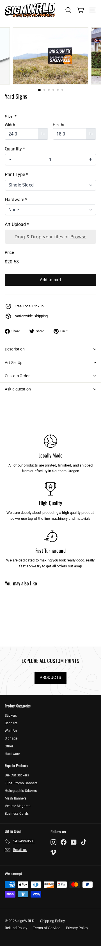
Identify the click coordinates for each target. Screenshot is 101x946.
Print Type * (16, 174)
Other (9, 746)
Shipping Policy (52, 921)
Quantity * (15, 149)
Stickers (11, 716)
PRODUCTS (50, 677)
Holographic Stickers (21, 791)
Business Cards (17, 814)
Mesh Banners (16, 798)
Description (15, 349)
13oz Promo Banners (21, 783)
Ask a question (18, 389)
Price (9, 252)
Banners (11, 723)
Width (10, 125)
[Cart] (80, 10)
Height (59, 125)
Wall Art (11, 731)
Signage (11, 738)
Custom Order (17, 376)
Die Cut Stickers (17, 775)
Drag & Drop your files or (50, 236)
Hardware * (16, 199)
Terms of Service (46, 928)
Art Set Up (13, 362)
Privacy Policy (77, 928)
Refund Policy (16, 928)
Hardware (12, 754)
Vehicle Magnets (17, 806)
